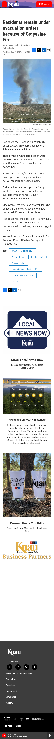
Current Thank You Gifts (27, 523)
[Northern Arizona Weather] (27, 396)
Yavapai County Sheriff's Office (25, 269)
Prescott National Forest (23, 275)
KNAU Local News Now (27, 360)
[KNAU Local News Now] (27, 330)
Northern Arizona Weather (27, 420)
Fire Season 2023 (39, 257)
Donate (45, 4)
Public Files (10, 685)
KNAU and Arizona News (23, 251)
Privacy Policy (11, 679)
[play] (4, 735)
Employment (11, 691)
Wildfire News (18, 257)
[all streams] (50, 735)
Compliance (11, 697)
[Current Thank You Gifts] (27, 485)
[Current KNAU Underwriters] (27, 550)
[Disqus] (27, 604)
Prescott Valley (18, 263)
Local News (17, 281)
